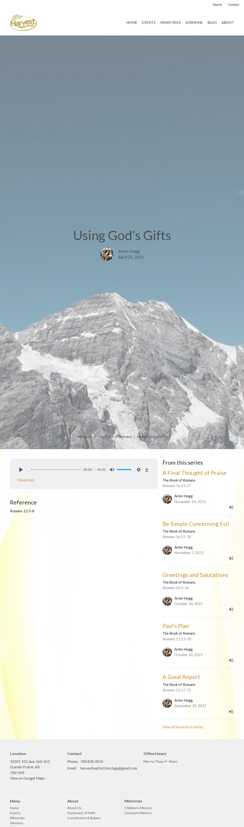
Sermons (194, 22)
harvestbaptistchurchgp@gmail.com (108, 768)
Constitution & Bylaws (84, 818)
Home (131, 22)
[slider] (54, 469)
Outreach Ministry (138, 813)
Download (26, 480)
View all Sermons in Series (183, 727)
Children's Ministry (138, 808)
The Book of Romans (114, 436)
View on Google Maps (27, 778)
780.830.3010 (91, 761)
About (228, 22)
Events (149, 22)
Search (217, 4)
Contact (233, 4)
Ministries (170, 22)
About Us (74, 808)
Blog (212, 22)
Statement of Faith (81, 813)
